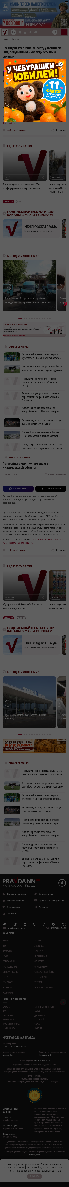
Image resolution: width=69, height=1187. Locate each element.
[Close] (60, 64)
